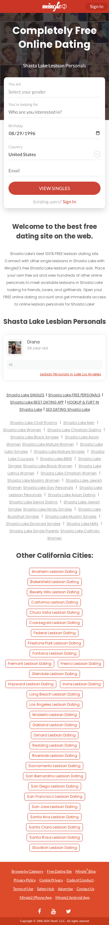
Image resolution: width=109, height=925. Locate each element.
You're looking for (23, 104)
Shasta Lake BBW (56, 458)
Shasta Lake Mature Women (48, 444)
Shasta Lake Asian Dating (71, 494)
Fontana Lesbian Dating (54, 653)
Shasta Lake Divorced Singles (33, 523)
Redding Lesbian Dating (54, 745)
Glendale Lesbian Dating (54, 673)
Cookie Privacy (51, 880)
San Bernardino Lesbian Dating (54, 776)
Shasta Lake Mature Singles (59, 451)
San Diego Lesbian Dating (54, 786)
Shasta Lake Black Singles (34, 437)
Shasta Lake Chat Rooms (33, 422)
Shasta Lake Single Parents (34, 530)
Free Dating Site (59, 871)
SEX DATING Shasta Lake (68, 409)
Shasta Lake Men (78, 422)
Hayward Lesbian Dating (31, 684)
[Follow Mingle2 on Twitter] (68, 911)
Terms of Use (23, 889)
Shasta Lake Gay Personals (48, 487)
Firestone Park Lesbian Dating (54, 643)
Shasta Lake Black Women (47, 466)
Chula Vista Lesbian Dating (54, 612)
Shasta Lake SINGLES (25, 395)
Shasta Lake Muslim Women (33, 480)
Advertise (65, 889)
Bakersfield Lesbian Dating (54, 581)
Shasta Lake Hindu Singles (47, 509)
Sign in (96, 6)
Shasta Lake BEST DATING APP (37, 402)
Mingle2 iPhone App (36, 897)
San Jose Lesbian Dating (55, 806)
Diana (33, 342)
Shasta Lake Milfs (82, 523)
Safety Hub (45, 889)
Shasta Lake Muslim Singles (71, 516)
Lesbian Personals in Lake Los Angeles (70, 374)
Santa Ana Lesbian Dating (54, 816)
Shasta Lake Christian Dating (74, 429)
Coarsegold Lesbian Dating (54, 622)
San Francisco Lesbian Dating (54, 796)
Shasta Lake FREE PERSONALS (74, 395)
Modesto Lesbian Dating (54, 714)
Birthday (15, 125)
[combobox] (54, 91)
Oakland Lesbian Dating (54, 724)
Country (15, 146)
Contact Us (85, 889)
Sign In (69, 201)
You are (14, 83)
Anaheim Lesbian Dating (54, 571)
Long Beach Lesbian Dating (54, 694)
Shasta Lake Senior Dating (33, 502)
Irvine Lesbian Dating (82, 684)
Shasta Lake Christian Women (69, 473)
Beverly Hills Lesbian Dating (54, 592)
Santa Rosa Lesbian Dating (54, 837)
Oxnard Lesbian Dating (55, 735)
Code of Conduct (80, 880)
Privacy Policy (25, 880)
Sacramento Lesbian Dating (54, 765)
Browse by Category (27, 871)
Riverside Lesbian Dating (54, 755)
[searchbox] (50, 112)
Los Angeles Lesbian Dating (54, 704)
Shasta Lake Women (22, 429)
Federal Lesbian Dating (55, 632)
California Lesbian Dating (54, 602)
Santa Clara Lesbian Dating (54, 827)
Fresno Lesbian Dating (81, 663)
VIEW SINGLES (54, 188)
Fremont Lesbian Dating (29, 663)
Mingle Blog (85, 871)
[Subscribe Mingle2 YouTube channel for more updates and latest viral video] (53, 911)
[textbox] (54, 92)
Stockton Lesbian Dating (54, 847)
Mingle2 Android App (72, 897)
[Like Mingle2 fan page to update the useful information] (39, 911)
